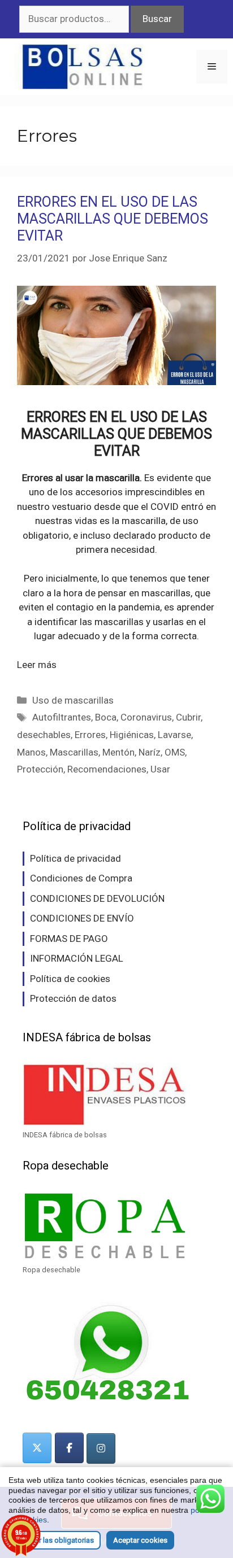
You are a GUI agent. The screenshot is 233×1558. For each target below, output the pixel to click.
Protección (40, 769)
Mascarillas (74, 752)
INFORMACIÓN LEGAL (76, 958)
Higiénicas (132, 734)
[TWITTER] (37, 1448)
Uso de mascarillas (73, 700)
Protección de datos (73, 998)
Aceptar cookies (140, 1540)
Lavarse (174, 734)
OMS (175, 752)
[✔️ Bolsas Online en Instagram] (101, 1448)
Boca (105, 717)
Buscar (157, 18)
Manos (31, 752)
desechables (44, 734)
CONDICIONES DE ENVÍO (82, 918)
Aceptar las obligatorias (54, 1540)
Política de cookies (70, 978)
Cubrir (188, 717)
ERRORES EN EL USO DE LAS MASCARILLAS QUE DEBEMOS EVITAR (112, 219)
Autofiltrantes (61, 717)
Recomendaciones (106, 769)
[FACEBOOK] (69, 1448)
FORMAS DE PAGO (69, 938)
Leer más (37, 664)
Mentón (118, 752)
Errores (90, 734)
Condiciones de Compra (81, 878)
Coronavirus (146, 717)
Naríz (150, 752)
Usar (160, 769)
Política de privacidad (75, 858)
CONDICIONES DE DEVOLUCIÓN (97, 898)
